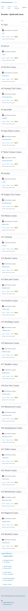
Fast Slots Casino (6, 394)
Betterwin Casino (6, 351)
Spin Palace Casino (6, 139)
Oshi (3, 33)
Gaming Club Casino (7, 97)
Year (5, 580)
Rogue (5, 584)
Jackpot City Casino (6, 203)
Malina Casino (5, 224)
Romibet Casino (6, 542)
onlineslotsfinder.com (20, 596)
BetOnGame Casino (7, 500)
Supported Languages (9, 578)
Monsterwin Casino (7, 415)
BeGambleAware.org (9, 602)
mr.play (4, 182)
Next (2, 20)
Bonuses (3, 36)
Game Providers (8, 566)
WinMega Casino (6, 330)
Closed (9, 584)
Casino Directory (6, 553)
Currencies (10, 574)
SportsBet (4, 118)
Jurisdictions (10, 580)
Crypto (5, 574)
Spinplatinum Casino (7, 436)
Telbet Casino (5, 457)
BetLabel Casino (6, 288)
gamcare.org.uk (8, 604)
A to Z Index (6, 562)
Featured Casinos (8, 556)
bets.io (3, 54)
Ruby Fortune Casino (7, 160)
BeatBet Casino (6, 373)
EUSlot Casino (5, 75)
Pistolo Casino (5, 479)
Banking (8, 36)
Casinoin (4, 245)
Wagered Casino (6, 521)
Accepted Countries (8, 560)
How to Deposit (7, 572)
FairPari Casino (5, 309)
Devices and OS (7, 568)
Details (12, 36)
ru (15, 2)
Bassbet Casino (6, 266)
